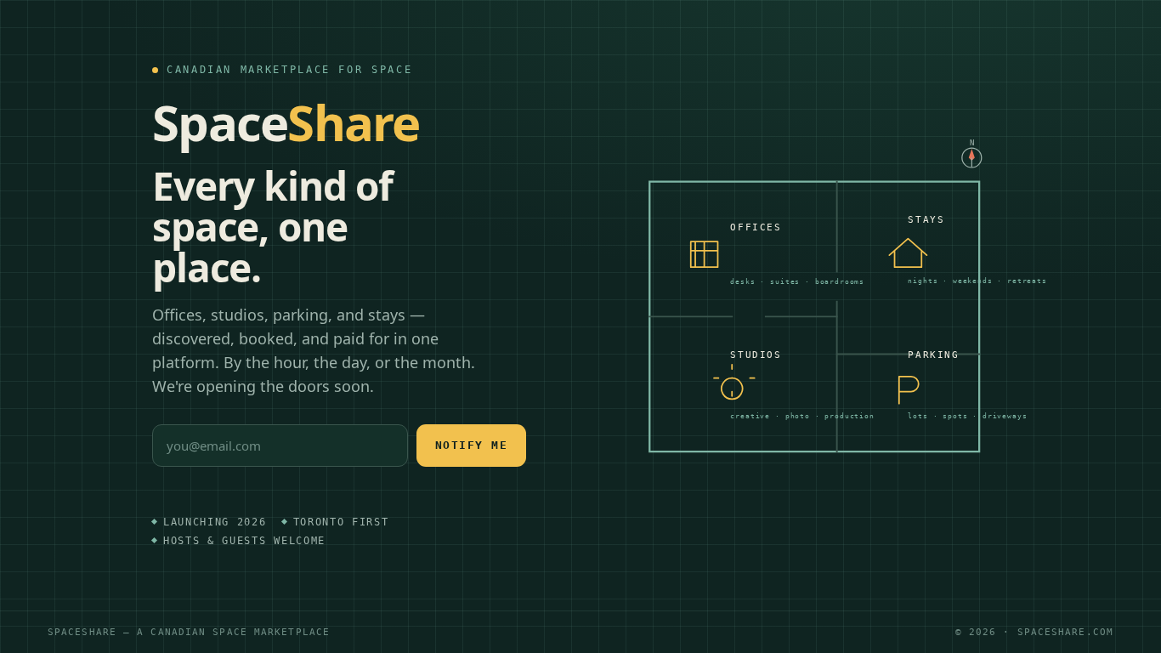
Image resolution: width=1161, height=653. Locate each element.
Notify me (471, 445)
